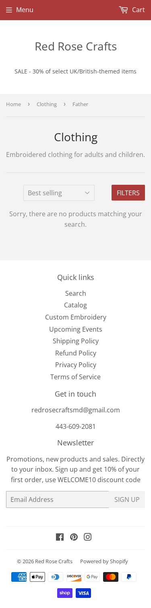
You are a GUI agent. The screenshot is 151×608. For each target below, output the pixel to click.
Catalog (75, 305)
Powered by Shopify (104, 561)
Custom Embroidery (75, 317)
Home (13, 104)
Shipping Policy (76, 340)
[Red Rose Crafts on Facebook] (60, 537)
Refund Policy (75, 353)
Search (75, 293)
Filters (128, 192)
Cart (137, 9)
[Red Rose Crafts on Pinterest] (74, 537)
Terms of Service (75, 376)
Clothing (47, 104)
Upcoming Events (75, 329)
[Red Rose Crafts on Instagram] (88, 537)
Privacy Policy (75, 364)
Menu (24, 9)
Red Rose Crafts (76, 46)
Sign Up (127, 499)
